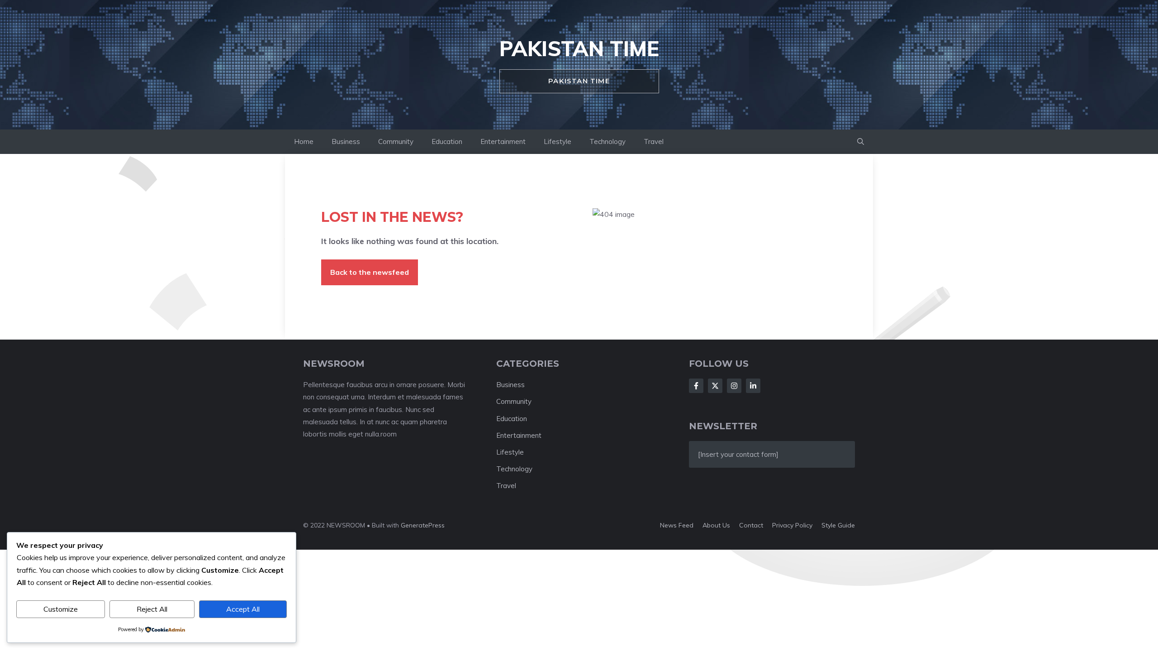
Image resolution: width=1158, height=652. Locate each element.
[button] (860, 141)
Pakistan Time (579, 48)
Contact (751, 525)
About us (716, 525)
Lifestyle (557, 141)
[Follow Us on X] (715, 386)
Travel (654, 141)
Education (447, 141)
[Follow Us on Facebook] (696, 386)
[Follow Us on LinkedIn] (753, 386)
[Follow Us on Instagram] (734, 386)
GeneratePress (423, 525)
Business (346, 141)
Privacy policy (792, 525)
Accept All (243, 609)
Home (303, 141)
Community (395, 141)
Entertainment (503, 141)
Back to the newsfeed (369, 272)
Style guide (838, 525)
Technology (607, 141)
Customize (60, 609)
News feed (676, 525)
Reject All (152, 609)
